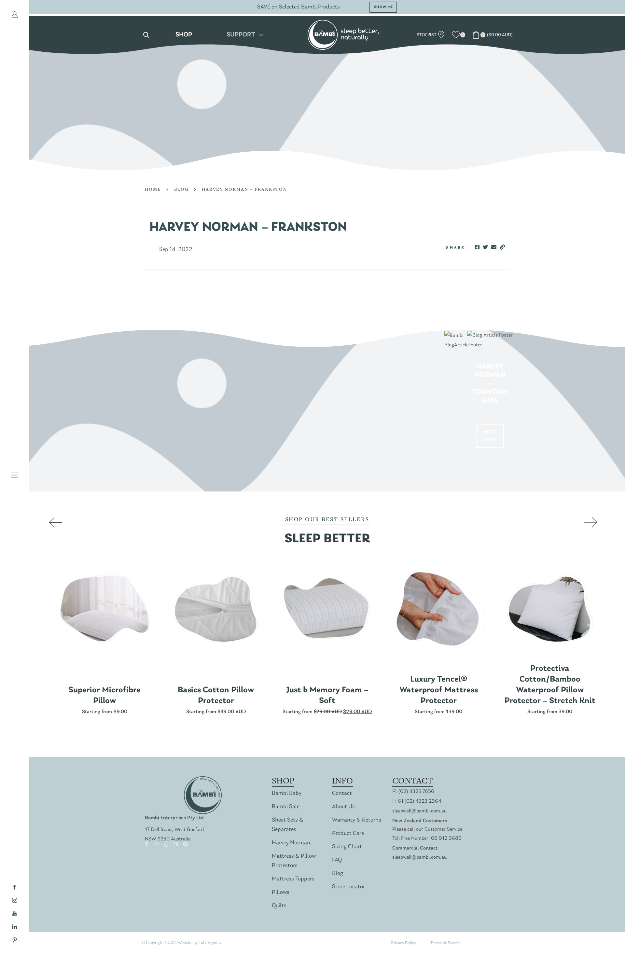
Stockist (427, 35)
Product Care (348, 833)
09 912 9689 (446, 838)
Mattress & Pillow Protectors (294, 861)
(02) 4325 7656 (416, 791)
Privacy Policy (403, 943)
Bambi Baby (286, 793)
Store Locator (348, 887)
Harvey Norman (291, 843)
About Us (343, 807)
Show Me (383, 7)
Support (241, 35)
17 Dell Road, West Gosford (174, 829)
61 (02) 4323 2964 (419, 801)
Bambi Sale (285, 807)
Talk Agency (210, 942)
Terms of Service (445, 943)
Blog (181, 189)
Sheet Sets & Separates (287, 825)
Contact (342, 793)
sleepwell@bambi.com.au (419, 811)
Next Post (490, 436)
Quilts (279, 906)
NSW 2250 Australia (168, 839)
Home (153, 189)
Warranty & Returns (356, 820)
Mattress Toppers (293, 879)
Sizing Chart (347, 847)
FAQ (337, 860)
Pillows (280, 892)
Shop (183, 35)
